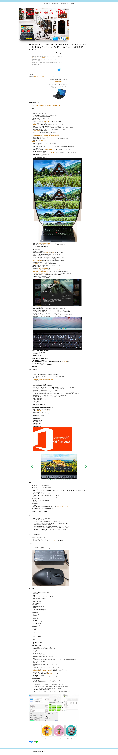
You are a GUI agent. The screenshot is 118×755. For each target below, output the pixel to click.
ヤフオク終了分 (64, 3)
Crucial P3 (35, 263)
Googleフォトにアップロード (45, 243)
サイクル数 (64, 361)
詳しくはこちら (53, 540)
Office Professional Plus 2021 (44, 410)
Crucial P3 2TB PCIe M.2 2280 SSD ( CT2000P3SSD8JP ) (48, 105)
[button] (48, 479)
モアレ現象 (48, 244)
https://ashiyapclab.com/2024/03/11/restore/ (44, 379)
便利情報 (72, 3)
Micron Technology (37, 260)
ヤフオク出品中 (55, 3)
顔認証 (33, 141)
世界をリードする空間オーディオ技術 (41, 271)
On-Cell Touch (53, 152)
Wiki (53, 252)
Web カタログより (59, 81)
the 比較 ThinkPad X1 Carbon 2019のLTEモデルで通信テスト (47, 135)
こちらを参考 (43, 140)
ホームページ (47, 3)
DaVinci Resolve (47, 252)
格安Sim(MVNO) (36, 130)
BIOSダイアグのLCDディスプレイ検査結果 (42, 670)
